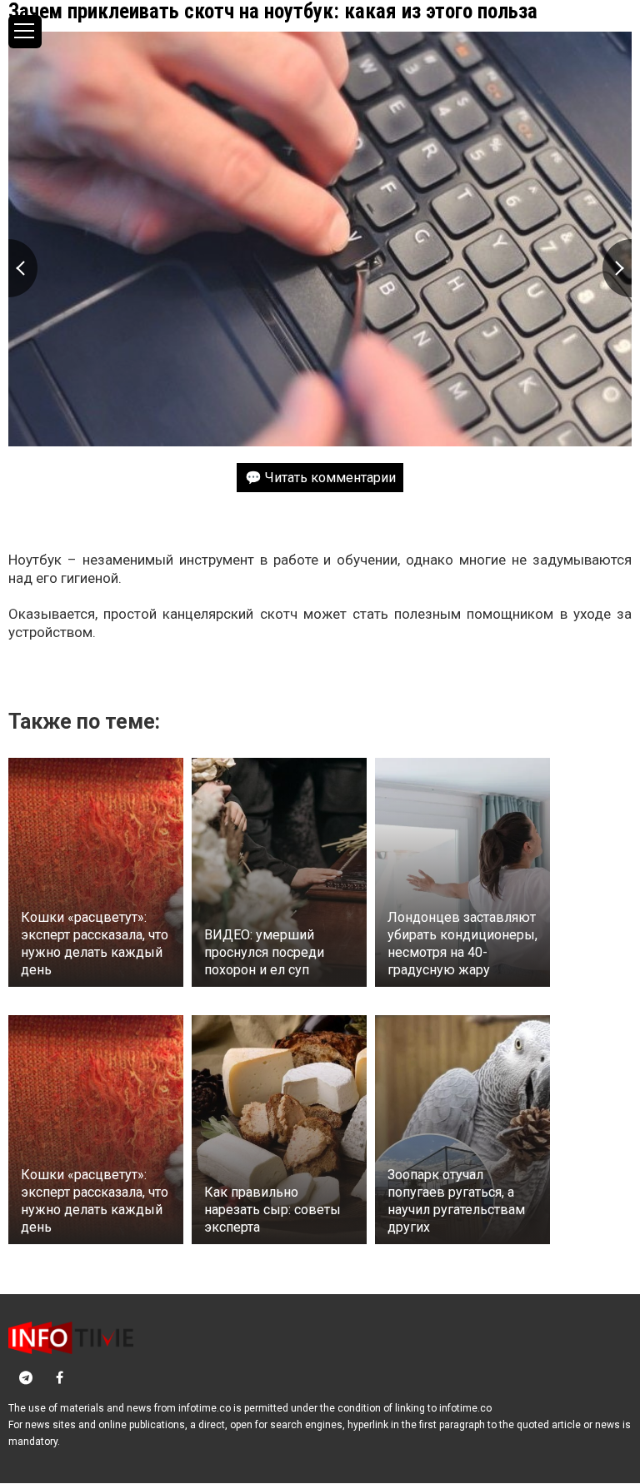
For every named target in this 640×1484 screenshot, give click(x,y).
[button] (617, 268)
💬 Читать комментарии (320, 478)
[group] (320, 239)
